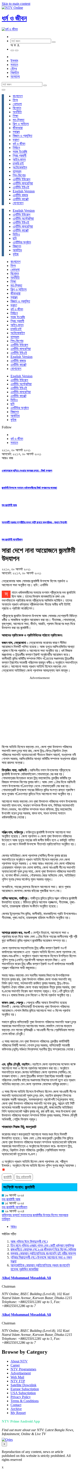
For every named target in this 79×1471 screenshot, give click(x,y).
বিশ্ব (15, 100)
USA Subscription (23, 1393)
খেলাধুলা (17, 104)
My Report (18, 1413)
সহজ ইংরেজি (20, 151)
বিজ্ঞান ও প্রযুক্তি (22, 136)
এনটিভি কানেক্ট (21, 199)
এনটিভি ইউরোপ (21, 179)
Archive (16, 1409)
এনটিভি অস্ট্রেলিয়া (23, 218)
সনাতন (14, 64)
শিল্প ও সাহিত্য (21, 124)
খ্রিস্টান (15, 72)
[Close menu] (3, 89)
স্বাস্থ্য (16, 132)
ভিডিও (16, 234)
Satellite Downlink (23, 1385)
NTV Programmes (23, 1369)
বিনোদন (17, 108)
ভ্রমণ (16, 140)
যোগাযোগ (18, 203)
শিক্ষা (15, 116)
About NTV (19, 1361)
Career (15, 1365)
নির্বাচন (16, 147)
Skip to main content (16, 4)
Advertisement (21, 1373)
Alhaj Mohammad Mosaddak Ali (26, 1278)
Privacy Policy (21, 1397)
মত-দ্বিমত (18, 120)
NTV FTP (18, 1381)
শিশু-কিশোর (19, 175)
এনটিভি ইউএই (21, 187)
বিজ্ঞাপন (17, 246)
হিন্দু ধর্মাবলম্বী (23, 1177)
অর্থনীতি (17, 112)
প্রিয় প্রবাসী (19, 155)
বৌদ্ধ (14, 68)
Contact (16, 1405)
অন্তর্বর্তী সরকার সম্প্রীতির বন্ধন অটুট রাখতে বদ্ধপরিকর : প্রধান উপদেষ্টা (34, 522)
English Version (24, 191)
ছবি (14, 238)
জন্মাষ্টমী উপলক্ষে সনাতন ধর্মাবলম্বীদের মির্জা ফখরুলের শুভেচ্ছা (29, 487)
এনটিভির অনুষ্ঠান (22, 242)
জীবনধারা (18, 128)
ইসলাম (14, 61)
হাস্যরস (17, 171)
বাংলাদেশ (18, 96)
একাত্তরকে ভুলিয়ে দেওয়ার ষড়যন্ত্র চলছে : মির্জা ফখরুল (27, 470)
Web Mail (17, 1377)
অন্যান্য (15, 76)
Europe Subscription (25, 1389)
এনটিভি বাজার (20, 195)
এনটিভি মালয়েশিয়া (23, 183)
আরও (14, 1226)
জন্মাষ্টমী (8, 1177)
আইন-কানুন (19, 159)
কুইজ (16, 254)
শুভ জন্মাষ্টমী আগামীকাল (12, 539)
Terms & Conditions (25, 1401)
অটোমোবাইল (20, 167)
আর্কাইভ (17, 250)
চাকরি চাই (18, 163)
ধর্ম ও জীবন (14, 18)
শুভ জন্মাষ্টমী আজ (9, 505)
